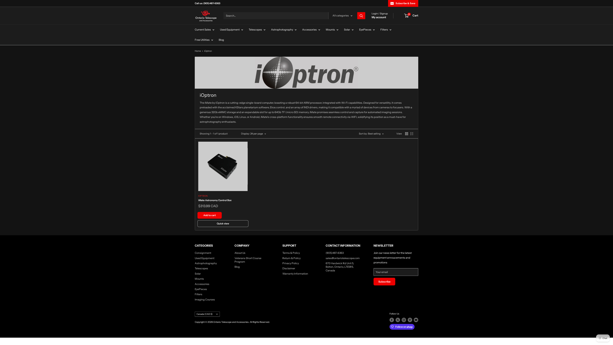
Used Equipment (230, 29)
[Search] (361, 15)
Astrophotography (282, 29)
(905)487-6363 (335, 252)
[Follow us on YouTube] (416, 320)
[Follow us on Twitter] (398, 320)
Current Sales (203, 29)
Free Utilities (202, 39)
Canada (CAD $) (205, 314)
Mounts (330, 29)
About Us (240, 252)
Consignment (203, 252)
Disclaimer (288, 268)
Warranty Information (295, 273)
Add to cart (209, 215)
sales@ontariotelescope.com (343, 258)
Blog (221, 39)
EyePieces (365, 29)
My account (379, 17)
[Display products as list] (411, 133)
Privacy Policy (290, 263)
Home (198, 51)
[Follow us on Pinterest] (410, 320)
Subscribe (384, 281)
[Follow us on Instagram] (404, 320)
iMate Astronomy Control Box (215, 200)
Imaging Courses (205, 299)
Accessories (309, 29)
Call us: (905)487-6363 (207, 3)
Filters (384, 29)
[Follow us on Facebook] (392, 320)
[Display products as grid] (406, 133)
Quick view (223, 223)
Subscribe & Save (405, 3)
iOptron (208, 51)
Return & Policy (291, 258)
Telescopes (255, 29)
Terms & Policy (291, 252)
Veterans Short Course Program (248, 260)
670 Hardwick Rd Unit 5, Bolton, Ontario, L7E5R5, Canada (340, 267)
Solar (347, 29)
